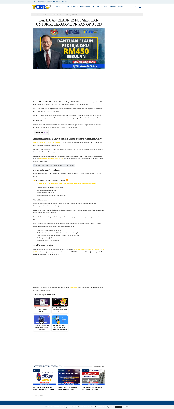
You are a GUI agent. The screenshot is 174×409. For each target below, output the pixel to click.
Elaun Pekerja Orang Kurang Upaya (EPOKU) (47, 142)
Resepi (113, 7)
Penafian (64, 1)
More (120, 7)
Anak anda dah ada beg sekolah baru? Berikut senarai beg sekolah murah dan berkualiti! (66, 183)
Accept (119, 407)
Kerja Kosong (71, 7)
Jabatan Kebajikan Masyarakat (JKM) (51, 158)
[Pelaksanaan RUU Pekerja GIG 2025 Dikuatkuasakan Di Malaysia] (93, 377)
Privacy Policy (42, 1)
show (45, 132)
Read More (126, 407)
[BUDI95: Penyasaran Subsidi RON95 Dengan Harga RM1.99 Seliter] (44, 377)
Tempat (105, 7)
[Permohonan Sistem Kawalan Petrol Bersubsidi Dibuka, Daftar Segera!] (69, 377)
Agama (96, 7)
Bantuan (59, 7)
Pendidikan (85, 7)
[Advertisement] (69, 86)
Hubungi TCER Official (53, 1)
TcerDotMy (73, 287)
